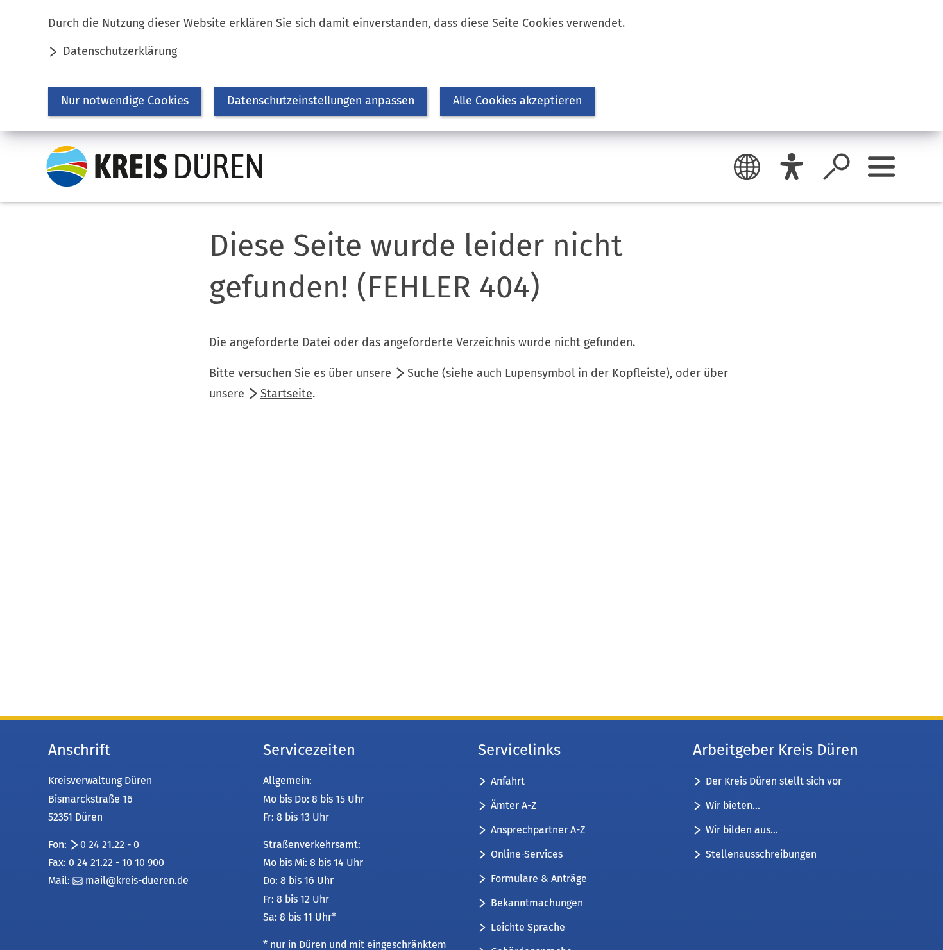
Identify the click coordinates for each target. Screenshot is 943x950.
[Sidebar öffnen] (881, 167)
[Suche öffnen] (836, 167)
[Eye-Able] (792, 167)
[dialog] (471, 65)
